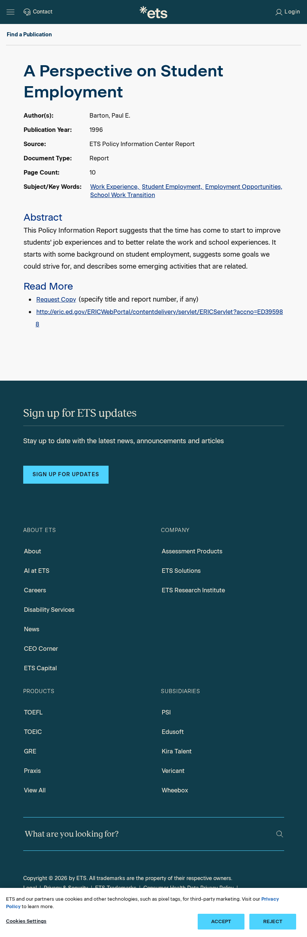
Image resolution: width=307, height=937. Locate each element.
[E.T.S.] (153, 12)
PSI (166, 712)
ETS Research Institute (193, 590)
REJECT (272, 921)
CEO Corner (41, 648)
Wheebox (175, 790)
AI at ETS (36, 570)
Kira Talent (177, 751)
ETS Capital (40, 668)
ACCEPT (221, 921)
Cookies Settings (26, 921)
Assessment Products (192, 551)
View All (35, 790)
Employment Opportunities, (243, 186)
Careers (35, 590)
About (32, 551)
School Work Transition (122, 195)
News (31, 629)
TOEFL (33, 712)
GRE (30, 751)
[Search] (280, 834)
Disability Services (49, 609)
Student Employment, (173, 186)
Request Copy (56, 299)
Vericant (173, 770)
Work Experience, (115, 186)
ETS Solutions (181, 570)
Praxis (32, 770)
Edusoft (173, 731)
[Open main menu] (10, 11)
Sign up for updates (66, 474)
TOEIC (33, 731)
